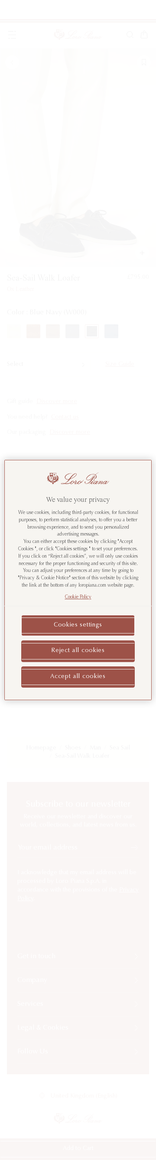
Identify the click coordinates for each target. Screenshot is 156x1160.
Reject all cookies (78, 651)
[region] (78, 580)
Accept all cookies (78, 677)
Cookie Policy (78, 597)
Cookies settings (78, 625)
